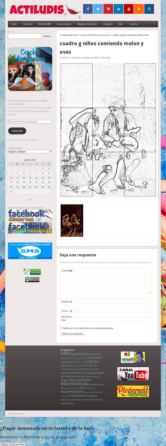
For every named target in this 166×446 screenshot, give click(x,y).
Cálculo (92, 361)
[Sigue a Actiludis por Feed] (139, 9)
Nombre (66, 302)
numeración (72, 391)
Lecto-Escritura (64, 24)
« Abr (29, 199)
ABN (65, 353)
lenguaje (96, 377)
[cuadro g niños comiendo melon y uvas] (107, 129)
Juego (100, 372)
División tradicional (88, 365)
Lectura (81, 376)
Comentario (66, 271)
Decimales (66, 365)
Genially (95, 369)
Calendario (95, 357)
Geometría (66, 373)
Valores (64, 403)
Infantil (86, 373)
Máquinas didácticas (70, 388)
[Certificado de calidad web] (32, 275)
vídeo (71, 403)
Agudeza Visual (81, 354)
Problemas (76, 396)
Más (121, 24)
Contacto (133, 24)
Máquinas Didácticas (86, 24)
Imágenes (107, 24)
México (83, 388)
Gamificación (86, 369)
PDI (100, 392)
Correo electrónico (66, 314)
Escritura (65, 369)
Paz (96, 392)
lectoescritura (69, 376)
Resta (86, 399)
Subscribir (17, 131)
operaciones (89, 392)
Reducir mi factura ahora (12, 444)
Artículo (84, 358)
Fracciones (74, 369)
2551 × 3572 (99, 58)
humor (77, 373)
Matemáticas (74, 383)
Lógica (65, 380)
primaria (64, 396)
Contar (83, 362)
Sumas (99, 399)
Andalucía (97, 354)
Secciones (27, 24)
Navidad (90, 388)
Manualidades (80, 380)
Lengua (89, 376)
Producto (91, 395)
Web (63, 320)
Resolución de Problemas (72, 400)
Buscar (11, 32)
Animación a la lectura (71, 358)
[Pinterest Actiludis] (133, 391)
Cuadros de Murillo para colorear (95, 35)
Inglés (93, 373)
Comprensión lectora (70, 362)
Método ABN (45, 24)
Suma (92, 399)
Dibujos (76, 365)
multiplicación (96, 384)
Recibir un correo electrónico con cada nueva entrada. (88, 328)
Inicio (13, 24)
